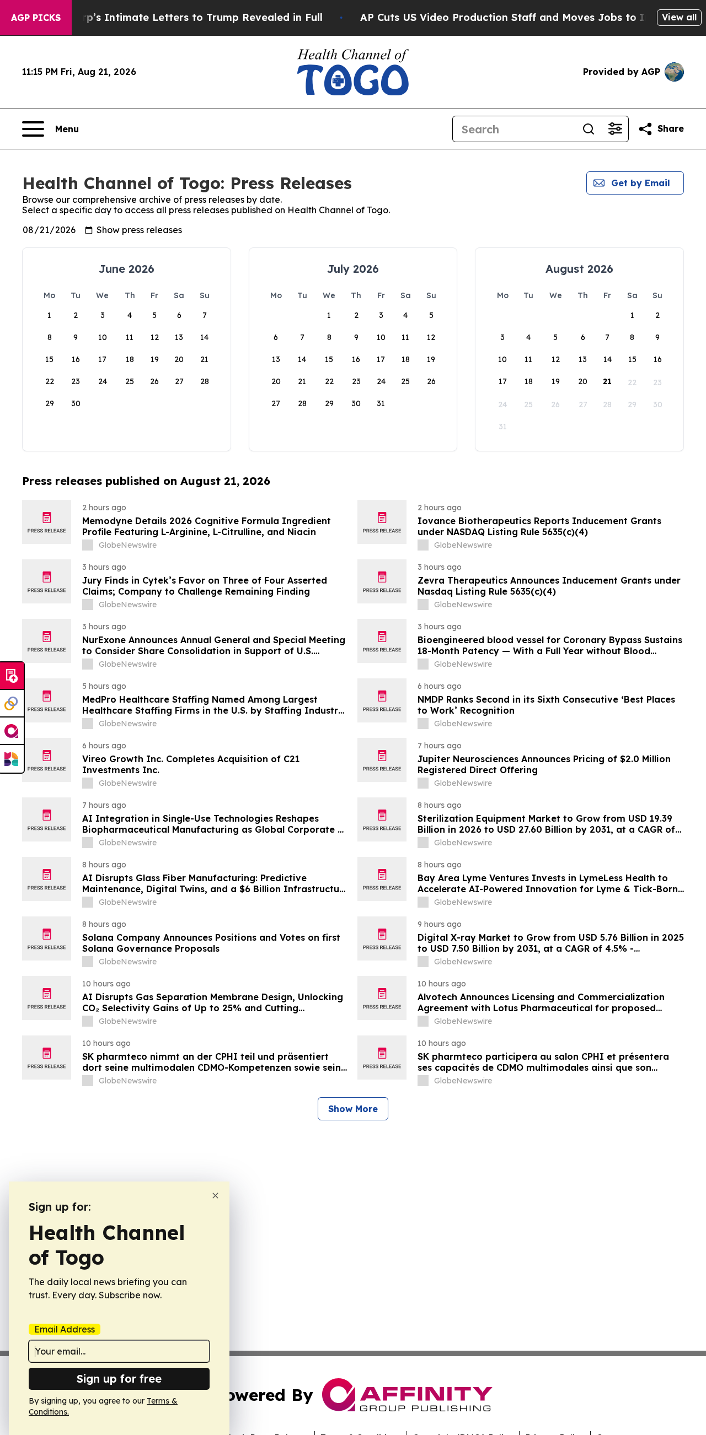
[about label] (87, 545)
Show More (353, 1108)
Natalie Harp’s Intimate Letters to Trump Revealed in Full (175, 17)
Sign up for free (119, 1378)
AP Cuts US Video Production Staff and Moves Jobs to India (513, 17)
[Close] (215, 1195)
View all (679, 17)
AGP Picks (36, 17)
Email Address (64, 1329)
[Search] (588, 129)
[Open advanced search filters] (615, 129)
